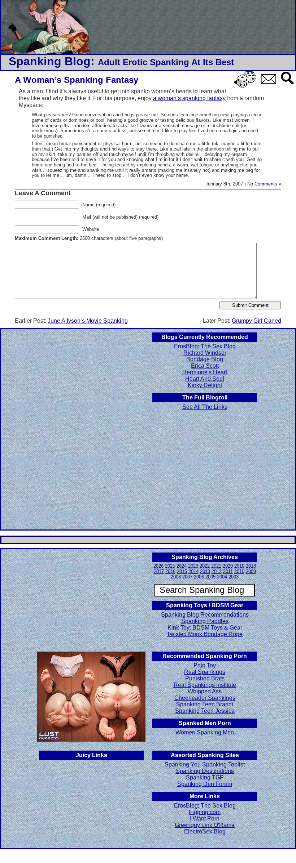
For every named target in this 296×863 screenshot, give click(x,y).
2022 (205, 566)
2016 (170, 571)
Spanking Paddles (204, 621)
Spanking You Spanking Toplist (205, 764)
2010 (239, 571)
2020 (228, 566)
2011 (228, 571)
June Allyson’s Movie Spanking (88, 321)
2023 (193, 566)
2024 (182, 566)
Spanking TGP (205, 777)
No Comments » (264, 184)
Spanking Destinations (205, 771)
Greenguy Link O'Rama (205, 825)
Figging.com (205, 812)
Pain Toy (204, 665)
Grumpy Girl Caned (256, 321)
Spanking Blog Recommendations (205, 615)
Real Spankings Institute (205, 685)
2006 (199, 577)
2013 (205, 571)
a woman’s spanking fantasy (189, 98)
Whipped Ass (205, 691)
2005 (210, 577)
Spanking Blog (50, 61)
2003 (233, 577)
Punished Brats (205, 678)
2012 (217, 571)
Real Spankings (204, 672)
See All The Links (204, 407)
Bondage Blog (204, 359)
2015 (182, 571)
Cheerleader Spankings (204, 698)
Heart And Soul (204, 379)
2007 (187, 577)
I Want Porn (204, 818)
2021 (216, 566)
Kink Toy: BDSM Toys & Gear (204, 628)
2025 (170, 566)
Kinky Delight (205, 385)
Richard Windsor (204, 353)
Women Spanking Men (204, 732)
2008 (176, 577)
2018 (251, 566)
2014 (193, 571)
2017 (159, 571)
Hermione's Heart (204, 372)
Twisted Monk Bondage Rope (205, 634)
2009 (251, 571)
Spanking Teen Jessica (205, 711)
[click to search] (287, 85)
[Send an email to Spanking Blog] (270, 83)
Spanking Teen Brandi (204, 704)
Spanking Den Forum (204, 784)
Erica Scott (205, 366)
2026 (158, 566)
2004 (222, 577)
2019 (239, 566)
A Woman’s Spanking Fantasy (76, 80)
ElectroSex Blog (205, 831)
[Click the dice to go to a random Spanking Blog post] (246, 87)
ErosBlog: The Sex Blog (205, 346)
